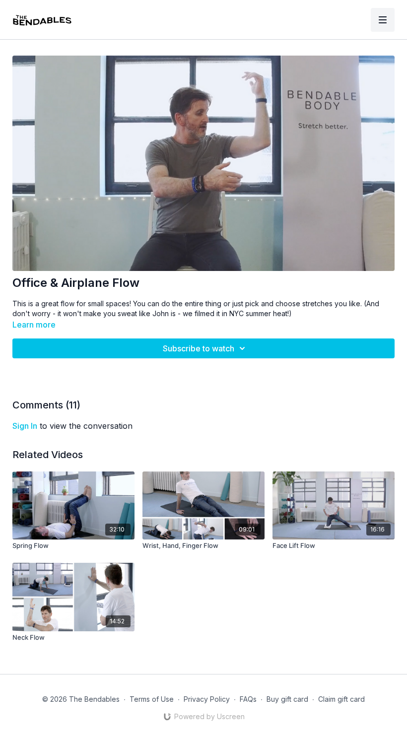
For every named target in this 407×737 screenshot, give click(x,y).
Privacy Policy (207, 699)
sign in (24, 426)
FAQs (248, 699)
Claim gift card (341, 699)
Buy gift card (287, 699)
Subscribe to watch (198, 348)
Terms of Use (152, 699)
